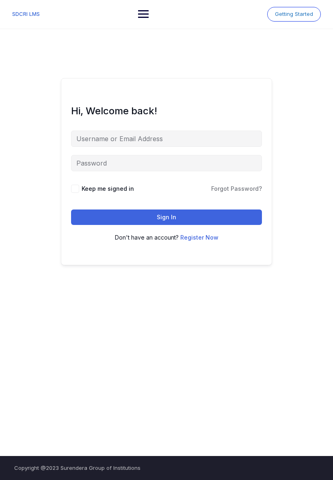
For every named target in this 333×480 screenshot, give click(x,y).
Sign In (166, 217)
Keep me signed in (108, 188)
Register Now (199, 237)
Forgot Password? (236, 188)
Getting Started (294, 14)
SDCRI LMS (26, 14)
